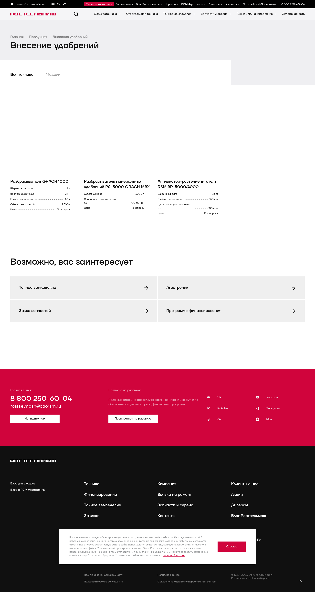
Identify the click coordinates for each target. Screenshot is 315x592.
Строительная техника (142, 14)
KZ (64, 4)
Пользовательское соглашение (103, 581)
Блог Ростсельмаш (147, 4)
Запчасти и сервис (214, 14)
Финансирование (100, 494)
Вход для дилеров (22, 483)
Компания (167, 484)
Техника (91, 484)
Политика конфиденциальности (103, 575)
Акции (237, 494)
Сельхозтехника (106, 14)
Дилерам (214, 4)
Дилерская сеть (293, 14)
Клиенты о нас (244, 484)
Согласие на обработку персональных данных (187, 581)
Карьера (170, 4)
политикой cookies (174, 555)
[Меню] (65, 14)
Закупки (92, 515)
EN (59, 4)
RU (53, 4)
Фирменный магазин (99, 4)
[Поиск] (76, 14)
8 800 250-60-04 (41, 398)
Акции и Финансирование (255, 14)
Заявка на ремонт (175, 494)
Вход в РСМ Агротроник (27, 490)
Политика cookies (168, 575)
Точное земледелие (177, 14)
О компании (123, 4)
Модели (53, 74)
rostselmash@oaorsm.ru (35, 406)
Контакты (231, 4)
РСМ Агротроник (192, 4)
